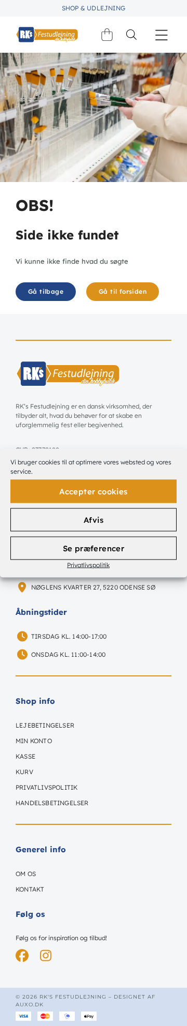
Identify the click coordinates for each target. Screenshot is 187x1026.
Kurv (24, 772)
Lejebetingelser (45, 725)
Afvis (93, 519)
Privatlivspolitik (88, 565)
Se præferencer (94, 548)
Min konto (34, 741)
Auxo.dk (30, 1004)
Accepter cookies (93, 491)
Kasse (25, 756)
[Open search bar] (131, 34)
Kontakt (30, 889)
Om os (26, 874)
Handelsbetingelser (52, 803)
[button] (162, 35)
